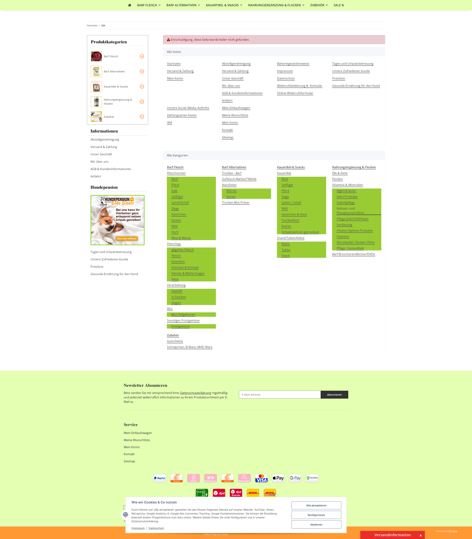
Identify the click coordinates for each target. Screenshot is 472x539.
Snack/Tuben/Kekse (290, 238)
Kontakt (227, 130)
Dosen (230, 197)
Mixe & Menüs (181, 238)
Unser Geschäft (233, 78)
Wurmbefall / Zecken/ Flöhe (356, 242)
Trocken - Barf (231, 173)
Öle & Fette (340, 173)
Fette (174, 279)
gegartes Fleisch (182, 250)
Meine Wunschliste (235, 115)
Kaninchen (178, 214)
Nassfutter (229, 185)
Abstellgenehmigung (236, 64)
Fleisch (176, 256)
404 (169, 123)
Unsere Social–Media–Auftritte (188, 108)
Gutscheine (175, 341)
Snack (286, 256)
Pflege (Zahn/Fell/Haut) (352, 219)
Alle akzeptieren (316, 505)
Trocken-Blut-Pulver (235, 202)
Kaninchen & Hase (294, 214)
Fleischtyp (174, 244)
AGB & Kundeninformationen (242, 93)
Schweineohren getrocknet (300, 232)
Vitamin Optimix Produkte (355, 230)
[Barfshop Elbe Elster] (129, 5)
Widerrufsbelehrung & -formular (299, 86)
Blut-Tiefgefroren (183, 315)
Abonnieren (334, 394)
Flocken (337, 179)
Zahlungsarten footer (182, 115)
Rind (174, 179)
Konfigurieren (316, 515)
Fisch (174, 232)
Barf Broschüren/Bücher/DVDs (353, 254)
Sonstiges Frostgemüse (183, 320)
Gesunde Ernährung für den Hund (356, 86)
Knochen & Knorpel (185, 267)
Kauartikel (284, 173)
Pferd (175, 185)
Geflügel (177, 197)
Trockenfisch (290, 220)
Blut (170, 309)
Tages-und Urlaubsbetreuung (352, 64)
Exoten (176, 220)
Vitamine (343, 236)
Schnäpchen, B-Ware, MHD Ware (189, 347)
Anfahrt (227, 100)
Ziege (175, 208)
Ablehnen (316, 524)
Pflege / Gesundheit (350, 248)
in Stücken (178, 297)
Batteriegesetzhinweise (293, 64)
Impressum (138, 528)
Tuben (286, 250)
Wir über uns (231, 86)
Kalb (174, 191)
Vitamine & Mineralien (347, 185)
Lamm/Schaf (180, 202)
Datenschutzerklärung (195, 393)
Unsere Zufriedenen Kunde (351, 71)
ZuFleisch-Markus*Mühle (239, 179)
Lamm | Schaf (291, 202)
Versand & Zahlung (180, 71)
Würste (231, 191)
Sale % (339, 5)
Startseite (174, 64)
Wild (174, 226)
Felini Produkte (347, 197)
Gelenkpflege (346, 202)
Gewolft (176, 291)
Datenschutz (156, 528)
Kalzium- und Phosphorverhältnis (350, 210)
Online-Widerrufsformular (295, 93)
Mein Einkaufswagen (236, 108)
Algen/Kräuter (346, 191)
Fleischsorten (176, 173)
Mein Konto (175, 78)
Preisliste (338, 78)
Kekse (286, 244)
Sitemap (227, 137)
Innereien (178, 261)
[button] (119, 56)
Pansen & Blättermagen (187, 273)
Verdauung (344, 225)
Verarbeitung (176, 285)
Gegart (176, 303)
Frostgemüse (180, 326)
